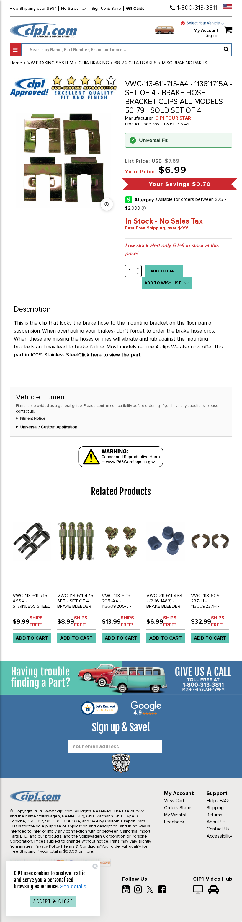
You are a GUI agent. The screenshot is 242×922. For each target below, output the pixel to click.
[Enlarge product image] (106, 204)
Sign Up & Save (106, 8)
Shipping (215, 808)
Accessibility (219, 836)
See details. (74, 887)
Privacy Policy (47, 846)
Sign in (212, 35)
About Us (216, 822)
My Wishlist (175, 815)
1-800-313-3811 (197, 8)
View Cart (174, 801)
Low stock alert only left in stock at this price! (171, 249)
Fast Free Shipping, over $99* (156, 228)
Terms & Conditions (81, 846)
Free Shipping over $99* (33, 8)
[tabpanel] (32, 577)
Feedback (174, 822)
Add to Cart (32, 638)
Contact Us (218, 829)
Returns (214, 815)
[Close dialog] (95, 866)
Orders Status (178, 808)
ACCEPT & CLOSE (53, 901)
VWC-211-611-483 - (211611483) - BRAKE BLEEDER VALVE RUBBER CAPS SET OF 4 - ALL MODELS (164, 609)
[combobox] (126, 49)
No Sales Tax (73, 8)
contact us (25, 411)
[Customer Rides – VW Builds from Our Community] (213, 890)
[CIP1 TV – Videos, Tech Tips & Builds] (198, 890)
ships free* (36, 621)
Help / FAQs (219, 801)
